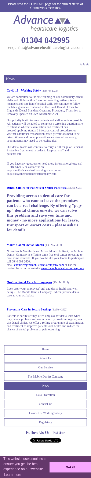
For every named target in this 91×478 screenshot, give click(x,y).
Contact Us (45, 404)
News (45, 385)
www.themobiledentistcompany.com (62, 268)
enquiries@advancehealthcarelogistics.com (45, 47)
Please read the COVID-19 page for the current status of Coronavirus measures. (45, 6)
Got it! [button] (70, 467)
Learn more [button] (12, 475)
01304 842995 (45, 40)
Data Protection (45, 394)
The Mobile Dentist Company (45, 376)
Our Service (45, 367)
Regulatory (45, 422)
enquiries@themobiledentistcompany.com (39, 264)
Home (45, 349)
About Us (45, 358)
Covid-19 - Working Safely (45, 413)
